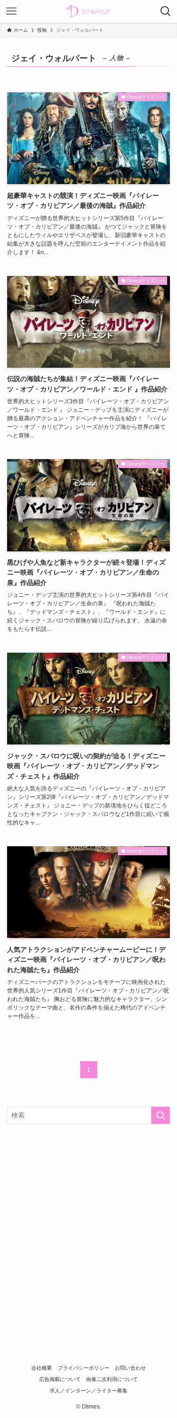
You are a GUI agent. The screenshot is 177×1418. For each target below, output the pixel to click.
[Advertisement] (88, 1225)
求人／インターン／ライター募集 (88, 1390)
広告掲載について (60, 1379)
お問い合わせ (130, 1368)
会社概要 (41, 1368)
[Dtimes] (88, 11)
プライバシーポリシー (84, 1368)
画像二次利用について (112, 1379)
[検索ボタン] (165, 11)
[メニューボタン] (11, 11)
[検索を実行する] (160, 1115)
